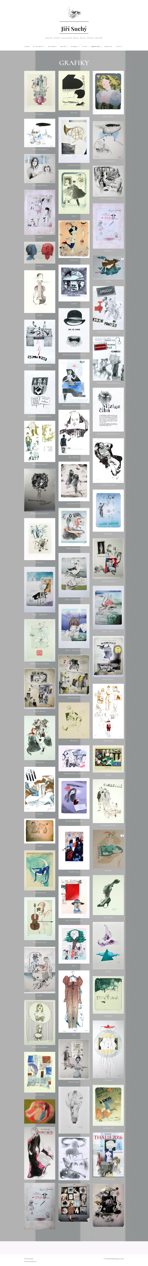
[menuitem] (28, 46)
